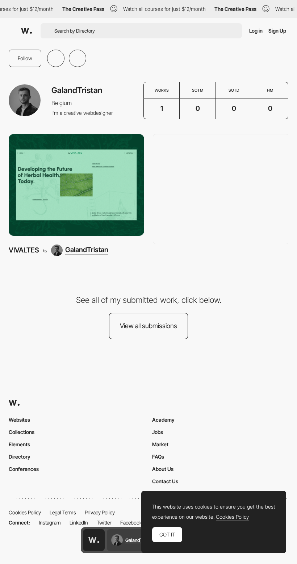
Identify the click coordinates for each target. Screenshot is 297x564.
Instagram (50, 522)
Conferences (24, 469)
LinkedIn (79, 522)
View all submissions (148, 326)
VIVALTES (24, 250)
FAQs (158, 457)
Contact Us (165, 481)
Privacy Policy (100, 512)
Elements (19, 444)
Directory (19, 457)
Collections (21, 432)
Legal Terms (63, 512)
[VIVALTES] (76, 185)
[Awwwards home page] (94, 540)
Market (160, 444)
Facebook (131, 522)
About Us (162, 469)
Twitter (104, 522)
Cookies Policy (25, 512)
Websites (19, 420)
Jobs (157, 432)
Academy (163, 420)
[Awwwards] (26, 31)
